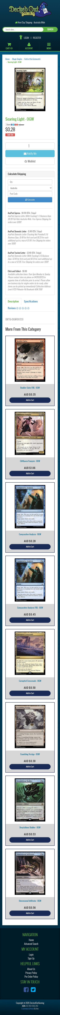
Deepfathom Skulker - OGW (30, 827)
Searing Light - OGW (14, 62)
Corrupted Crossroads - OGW (30, 680)
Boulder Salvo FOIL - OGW (30, 387)
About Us (31, 969)
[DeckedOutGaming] (30, 9)
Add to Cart (30, 400)
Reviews (12, 308)
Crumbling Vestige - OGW (30, 754)
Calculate (31, 199)
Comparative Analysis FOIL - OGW (30, 607)
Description (13, 301)
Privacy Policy (31, 973)
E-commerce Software (28, 1008)
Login (26, 37)
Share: (8, 124)
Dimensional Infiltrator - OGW (30, 900)
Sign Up (31, 958)
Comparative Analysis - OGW (30, 534)
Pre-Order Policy (31, 976)
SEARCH (50, 29)
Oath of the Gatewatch (32, 59)
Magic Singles (17, 59)
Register (37, 37)
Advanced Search (31, 944)
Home (7, 59)
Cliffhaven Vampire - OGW (30, 461)
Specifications (31, 301)
